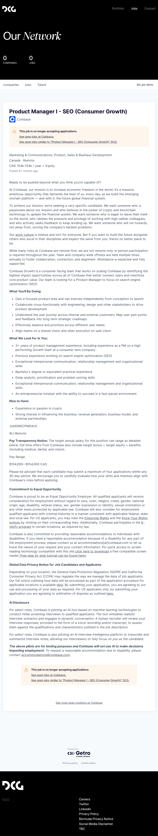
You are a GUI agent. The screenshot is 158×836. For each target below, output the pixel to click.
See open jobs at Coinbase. (36, 136)
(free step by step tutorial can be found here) (52, 555)
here (60, 585)
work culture (24, 235)
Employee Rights (96, 518)
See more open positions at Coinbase (79, 702)
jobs (28, 85)
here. (110, 593)
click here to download (91, 551)
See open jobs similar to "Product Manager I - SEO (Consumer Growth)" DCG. (68, 141)
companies (11, 85)
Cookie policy (88, 763)
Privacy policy (70, 763)
